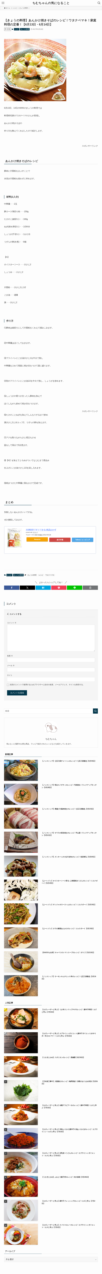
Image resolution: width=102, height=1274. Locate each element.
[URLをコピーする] (90, 588)
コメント (11, 623)
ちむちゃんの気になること (51, 2)
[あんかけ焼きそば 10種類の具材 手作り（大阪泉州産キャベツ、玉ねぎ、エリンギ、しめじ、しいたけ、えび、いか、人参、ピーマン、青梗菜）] (35, 100)
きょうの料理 (25, 29)
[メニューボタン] (3, 3)
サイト (9, 675)
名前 (10, 656)
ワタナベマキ (49, 575)
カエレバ (35, 532)
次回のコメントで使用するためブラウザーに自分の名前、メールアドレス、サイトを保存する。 (47, 685)
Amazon (37, 539)
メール (11, 666)
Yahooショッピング (82, 540)
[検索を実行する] (95, 711)
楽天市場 (60, 540)
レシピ (17, 29)
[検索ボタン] (99, 3)
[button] (11, 588)
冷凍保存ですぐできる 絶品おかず (41, 530)
